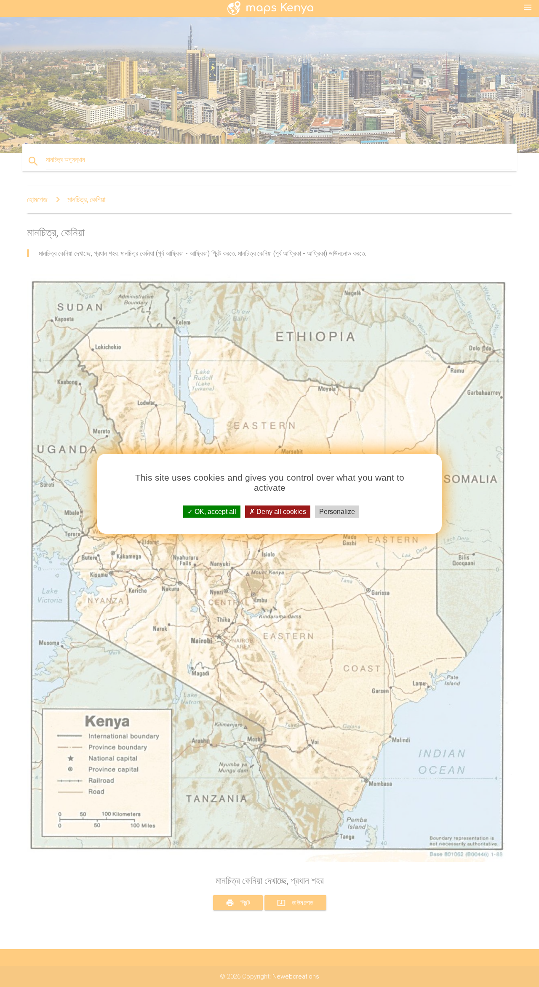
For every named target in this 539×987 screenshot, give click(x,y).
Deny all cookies (280, 511)
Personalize (337, 511)
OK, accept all (214, 511)
